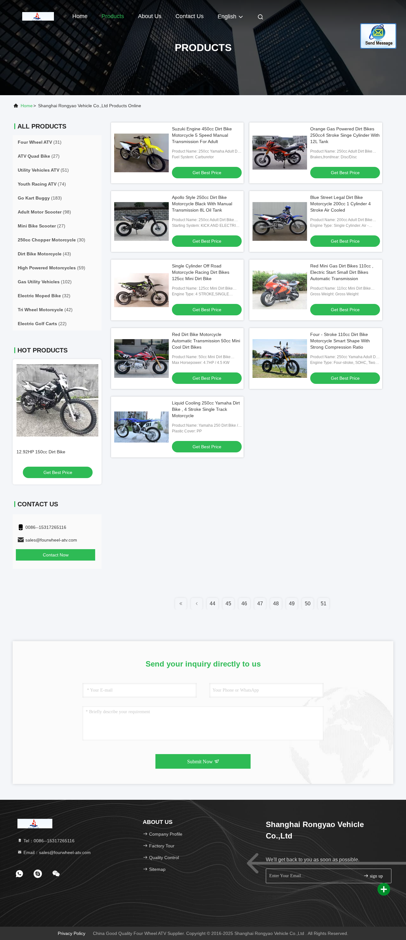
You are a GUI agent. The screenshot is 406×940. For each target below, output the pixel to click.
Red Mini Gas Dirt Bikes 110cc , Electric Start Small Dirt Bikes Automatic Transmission (341, 272)
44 (212, 603)
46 (244, 603)
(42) (45, 309)
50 (308, 603)
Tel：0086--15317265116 (48, 840)
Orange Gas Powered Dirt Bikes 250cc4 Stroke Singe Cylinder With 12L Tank (345, 135)
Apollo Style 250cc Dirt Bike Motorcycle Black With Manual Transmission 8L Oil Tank (202, 204)
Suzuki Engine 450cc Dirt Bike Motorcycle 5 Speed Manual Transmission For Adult (202, 135)
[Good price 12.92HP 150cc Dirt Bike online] (57, 400)
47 (260, 603)
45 (228, 603)
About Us (149, 16)
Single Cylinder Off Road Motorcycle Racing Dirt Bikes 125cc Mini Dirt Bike (200, 272)
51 (323, 603)
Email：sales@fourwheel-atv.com (56, 852)
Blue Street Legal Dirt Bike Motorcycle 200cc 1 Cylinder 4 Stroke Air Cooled (340, 204)
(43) (44, 253)
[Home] (38, 15)
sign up (376, 876)
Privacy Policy (71, 933)
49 (292, 603)
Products (113, 16)
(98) (44, 211)
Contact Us (189, 16)
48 (276, 603)
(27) (39, 156)
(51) (43, 170)
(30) (51, 239)
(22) (42, 323)
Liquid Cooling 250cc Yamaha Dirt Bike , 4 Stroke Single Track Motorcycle (206, 409)
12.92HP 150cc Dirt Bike (40, 451)
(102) (45, 281)
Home (80, 16)
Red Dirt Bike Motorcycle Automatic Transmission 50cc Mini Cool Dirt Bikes (206, 341)
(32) (44, 295)
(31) (40, 142)
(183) (40, 197)
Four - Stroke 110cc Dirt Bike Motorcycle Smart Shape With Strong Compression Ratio (340, 341)
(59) (51, 267)
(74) (42, 184)
